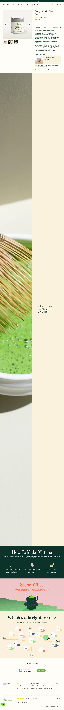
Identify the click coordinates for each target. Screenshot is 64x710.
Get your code (38, 366)
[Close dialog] (45, 342)
